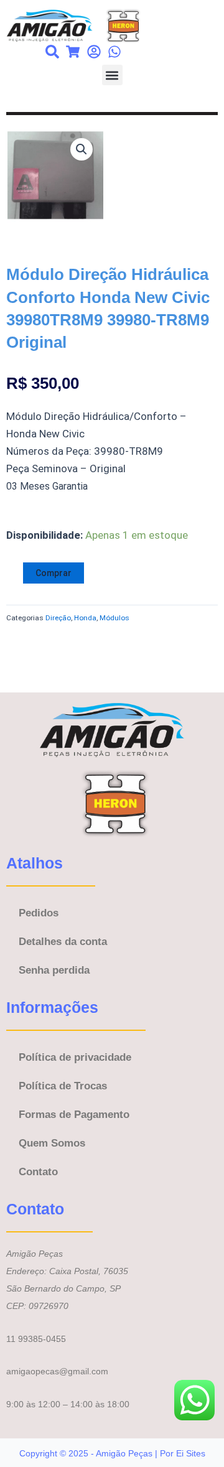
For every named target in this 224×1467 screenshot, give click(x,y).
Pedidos (38, 913)
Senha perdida (54, 970)
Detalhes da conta (63, 942)
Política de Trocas (63, 1086)
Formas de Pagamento (74, 1114)
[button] (112, 75)
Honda (85, 617)
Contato (38, 1172)
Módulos (114, 617)
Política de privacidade (75, 1057)
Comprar (53, 573)
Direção (58, 617)
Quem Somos (52, 1143)
